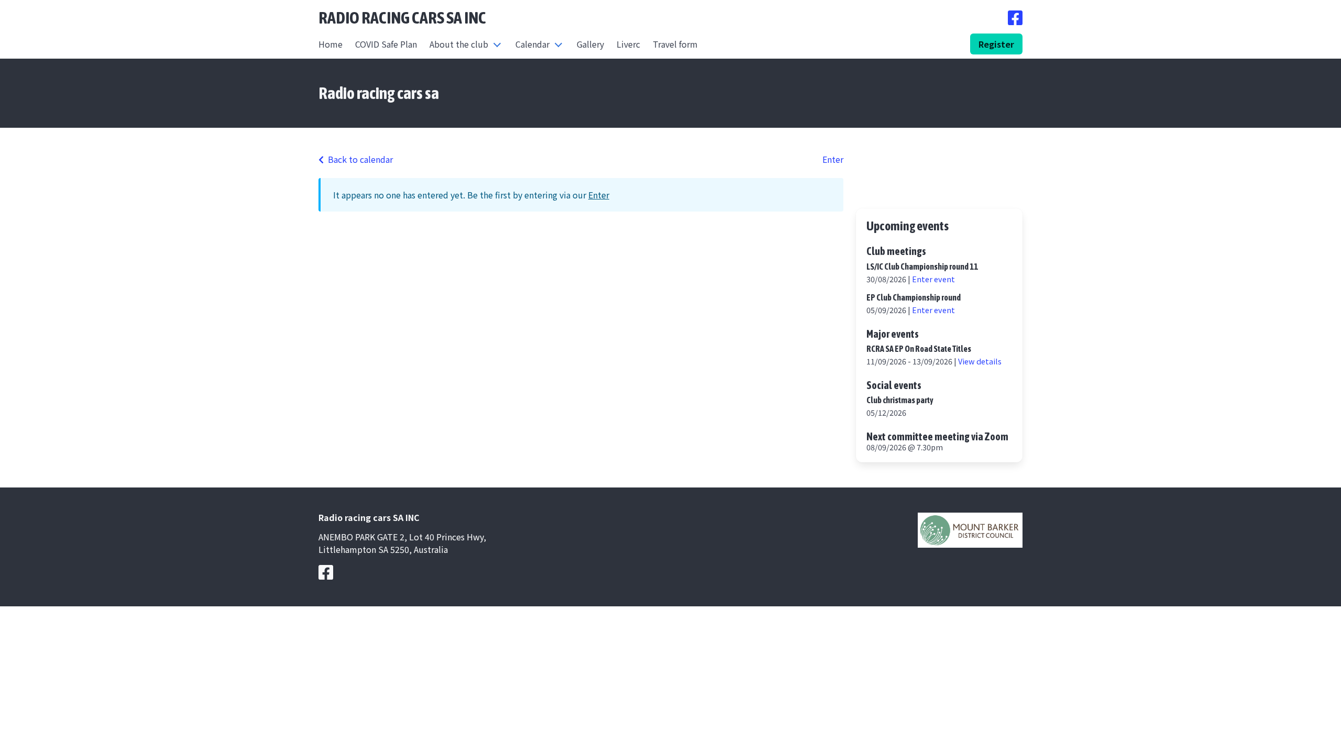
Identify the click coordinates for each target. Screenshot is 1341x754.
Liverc (628, 44)
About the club (459, 44)
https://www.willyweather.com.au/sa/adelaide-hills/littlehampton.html (939, 190)
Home (330, 44)
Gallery (590, 44)
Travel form (675, 44)
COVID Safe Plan (386, 44)
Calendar (532, 44)
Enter (832, 159)
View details (980, 361)
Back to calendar (360, 159)
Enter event (933, 278)
